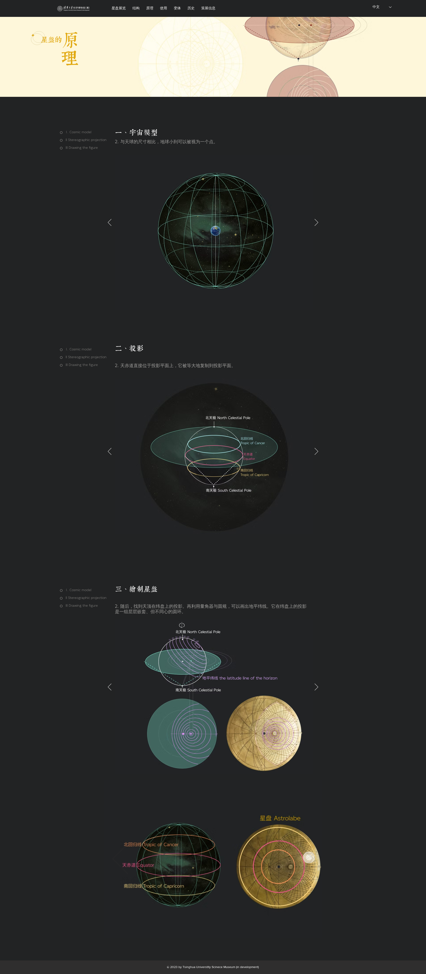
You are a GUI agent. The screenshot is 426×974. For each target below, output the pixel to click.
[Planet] (73, 8)
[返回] (109, 223)
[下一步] (316, 223)
